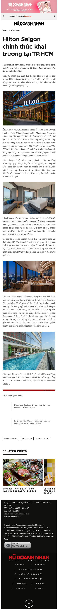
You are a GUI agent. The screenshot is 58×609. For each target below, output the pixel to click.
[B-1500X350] (29, 6)
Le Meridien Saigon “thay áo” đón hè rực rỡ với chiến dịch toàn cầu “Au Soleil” (23, 491)
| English (28, 16)
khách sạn (27, 438)
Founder (40, 564)
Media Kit (40, 588)
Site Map (22, 583)
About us (20, 564)
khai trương (42, 438)
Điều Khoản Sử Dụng (31, 569)
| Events (20, 16)
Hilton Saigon (11, 438)
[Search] (54, 15)
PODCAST (12, 16)
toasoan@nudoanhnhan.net (20, 514)
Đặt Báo (20, 588)
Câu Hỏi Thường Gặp (31, 579)
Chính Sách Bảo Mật (31, 574)
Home (5, 30)
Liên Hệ (40, 583)
